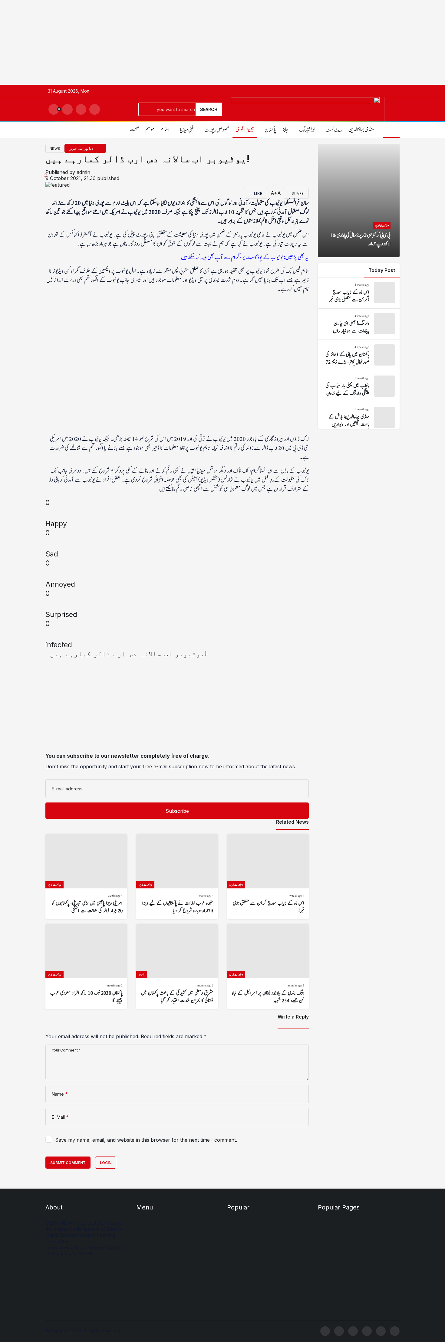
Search (208, 109)
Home (142, 1223)
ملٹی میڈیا (187, 130)
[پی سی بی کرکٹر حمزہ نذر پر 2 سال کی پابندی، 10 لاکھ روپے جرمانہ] (359, 200)
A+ (274, 193)
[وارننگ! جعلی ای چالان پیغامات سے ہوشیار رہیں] (359, 324)
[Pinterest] (395, 1331)
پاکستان (143, 1240)
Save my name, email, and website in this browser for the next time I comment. (146, 1140)
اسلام (165, 129)
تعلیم (322, 1240)
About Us (274, 1331)
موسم (149, 129)
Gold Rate (146, 1293)
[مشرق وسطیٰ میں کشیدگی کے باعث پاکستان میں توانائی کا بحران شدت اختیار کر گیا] (177, 966)
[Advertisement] (181, 42)
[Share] (299, 654)
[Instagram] (367, 1331)
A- (280, 193)
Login (105, 1162)
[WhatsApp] (339, 1331)
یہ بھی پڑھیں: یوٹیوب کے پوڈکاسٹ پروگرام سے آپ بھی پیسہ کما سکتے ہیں (245, 257)
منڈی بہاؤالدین (150, 1232)
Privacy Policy (300, 1331)
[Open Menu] (394, 109)
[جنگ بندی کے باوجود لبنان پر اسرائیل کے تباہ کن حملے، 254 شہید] (268, 966)
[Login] (67, 109)
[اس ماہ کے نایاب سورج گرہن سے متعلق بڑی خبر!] (268, 876)
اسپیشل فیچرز (332, 1223)
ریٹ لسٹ (145, 1267)
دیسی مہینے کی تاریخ (247, 1232)
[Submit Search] (94, 109)
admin (83, 172)
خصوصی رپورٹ (216, 130)
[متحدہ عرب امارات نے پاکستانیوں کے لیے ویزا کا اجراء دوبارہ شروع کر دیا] (177, 876)
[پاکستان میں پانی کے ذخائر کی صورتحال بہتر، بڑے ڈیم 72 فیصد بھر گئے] (359, 355)
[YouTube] (381, 1331)
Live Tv (143, 1302)
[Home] (391, 129)
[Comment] (269, 193)
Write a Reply (293, 1017)
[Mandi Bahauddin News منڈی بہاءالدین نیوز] (305, 116)
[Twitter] (353, 1331)
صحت (134, 129)
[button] (81, 109)
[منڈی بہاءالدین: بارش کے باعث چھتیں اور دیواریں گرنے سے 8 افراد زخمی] (359, 417)
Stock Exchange (153, 1284)
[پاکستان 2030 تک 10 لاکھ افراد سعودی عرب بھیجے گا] (86, 966)
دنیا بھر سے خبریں (153, 1249)
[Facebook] (325, 1331)
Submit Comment (68, 1162)
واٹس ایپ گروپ (151, 1275)
